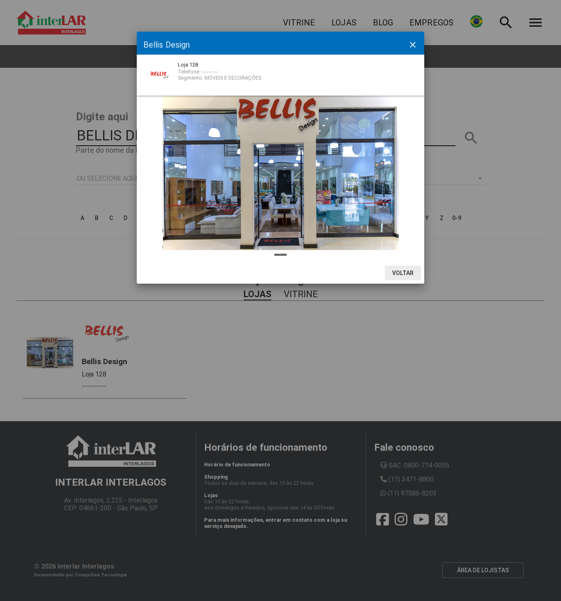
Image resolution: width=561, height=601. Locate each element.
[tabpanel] (280, 171)
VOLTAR (403, 273)
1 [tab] (280, 255)
